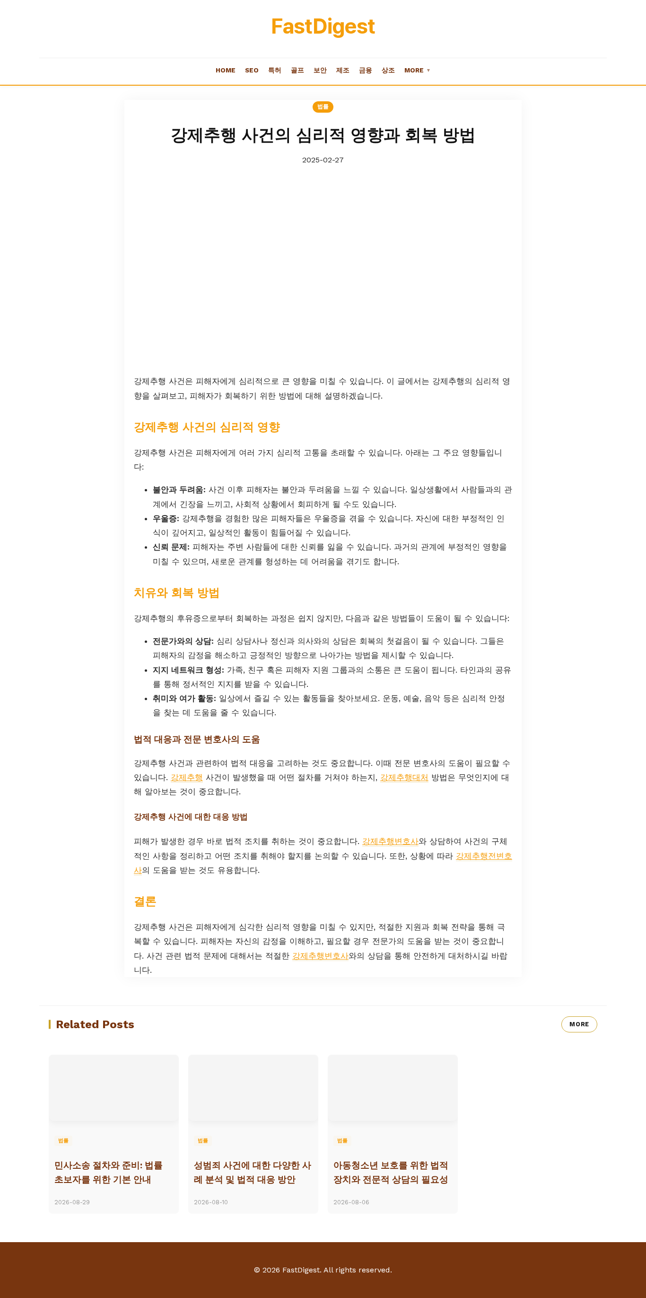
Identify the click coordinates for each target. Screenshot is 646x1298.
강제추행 (187, 777)
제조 (342, 70)
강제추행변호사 (390, 841)
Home (226, 70)
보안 (320, 70)
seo (252, 70)
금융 (365, 70)
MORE (579, 1024)
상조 (388, 70)
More (417, 70)
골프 (297, 70)
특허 (274, 70)
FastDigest (323, 26)
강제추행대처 (404, 777)
